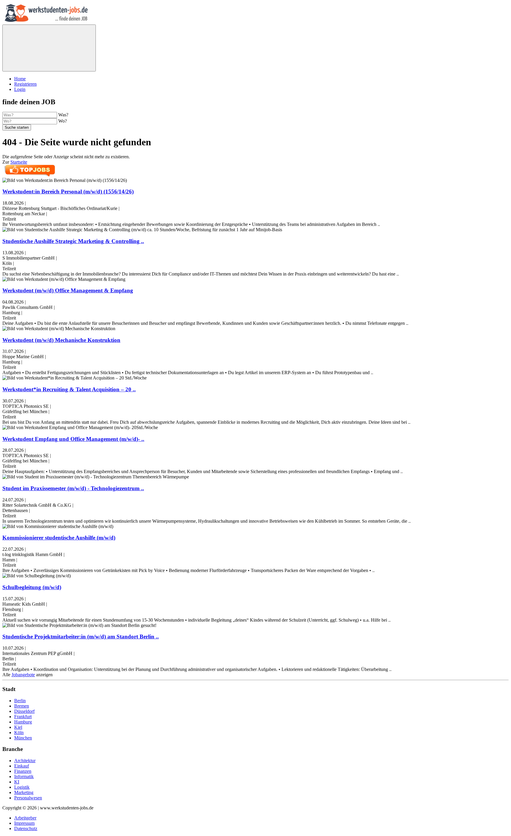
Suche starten (17, 127)
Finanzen (22, 771)
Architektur (24, 760)
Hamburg (23, 721)
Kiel (18, 727)
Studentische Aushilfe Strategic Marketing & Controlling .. (73, 241)
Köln (19, 732)
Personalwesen (28, 797)
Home (20, 78)
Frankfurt (23, 716)
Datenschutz (25, 828)
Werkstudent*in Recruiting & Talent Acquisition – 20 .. (69, 389)
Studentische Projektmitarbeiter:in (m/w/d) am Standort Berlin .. (80, 636)
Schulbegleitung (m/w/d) (31, 587)
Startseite (18, 161)
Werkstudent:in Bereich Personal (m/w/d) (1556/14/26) (68, 191)
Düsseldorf (24, 711)
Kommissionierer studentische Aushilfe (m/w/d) (58, 537)
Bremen (21, 705)
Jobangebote (23, 674)
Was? (63, 114)
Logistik (22, 787)
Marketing (23, 792)
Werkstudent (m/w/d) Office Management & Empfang (67, 290)
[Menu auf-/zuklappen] (49, 48)
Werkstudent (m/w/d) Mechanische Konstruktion (61, 340)
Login (19, 89)
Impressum (24, 823)
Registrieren (25, 84)
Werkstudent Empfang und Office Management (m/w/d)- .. (73, 439)
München (23, 737)
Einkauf (21, 765)
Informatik (24, 776)
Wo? (62, 120)
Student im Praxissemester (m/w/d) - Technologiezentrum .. (73, 488)
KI (16, 781)
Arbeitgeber (25, 817)
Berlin (20, 700)
